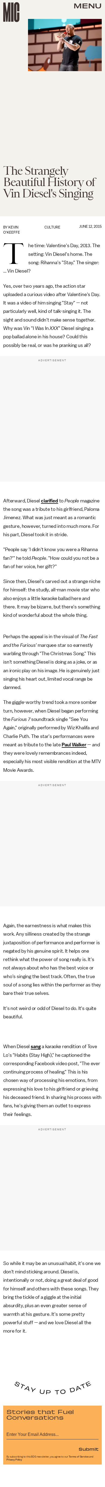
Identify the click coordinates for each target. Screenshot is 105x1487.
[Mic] (11, 12)
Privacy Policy (14, 1459)
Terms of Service (79, 1456)
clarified (49, 500)
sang (36, 1046)
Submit (89, 1449)
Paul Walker (74, 744)
